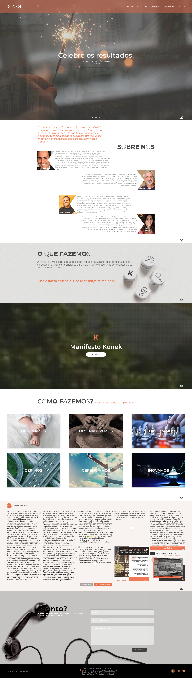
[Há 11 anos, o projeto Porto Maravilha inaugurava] (24, 528)
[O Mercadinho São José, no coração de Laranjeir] (167, 563)
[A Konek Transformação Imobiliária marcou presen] (24, 563)
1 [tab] (92, 117)
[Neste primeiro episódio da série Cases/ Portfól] (60, 528)
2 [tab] (96, 117)
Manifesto (156, 6)
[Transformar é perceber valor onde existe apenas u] (95, 528)
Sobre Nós (130, 6)
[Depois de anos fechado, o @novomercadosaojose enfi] (60, 563)
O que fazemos (142, 6)
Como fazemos (169, 6)
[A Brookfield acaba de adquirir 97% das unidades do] (131, 563)
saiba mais (97, 61)
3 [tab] (99, 117)
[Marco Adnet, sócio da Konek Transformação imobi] (95, 563)
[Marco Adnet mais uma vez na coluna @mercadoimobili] (131, 528)
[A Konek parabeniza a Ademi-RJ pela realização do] (167, 528)
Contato (181, 6)
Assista (97, 354)
